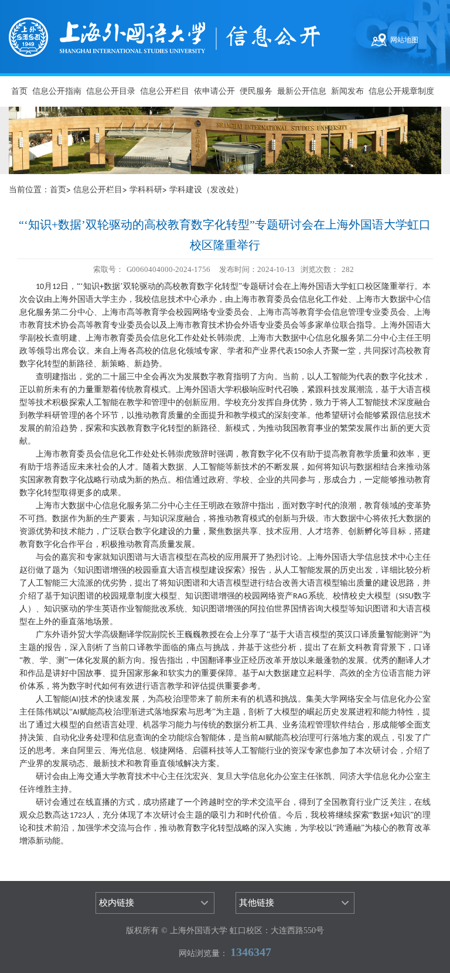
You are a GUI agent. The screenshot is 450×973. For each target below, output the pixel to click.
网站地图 (404, 40)
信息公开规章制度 (401, 91)
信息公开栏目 (164, 91)
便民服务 (256, 91)
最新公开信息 (301, 91)
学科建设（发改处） (206, 189)
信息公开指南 (56, 91)
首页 (19, 91)
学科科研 (145, 189)
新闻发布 (347, 91)
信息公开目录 (110, 91)
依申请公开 (214, 91)
